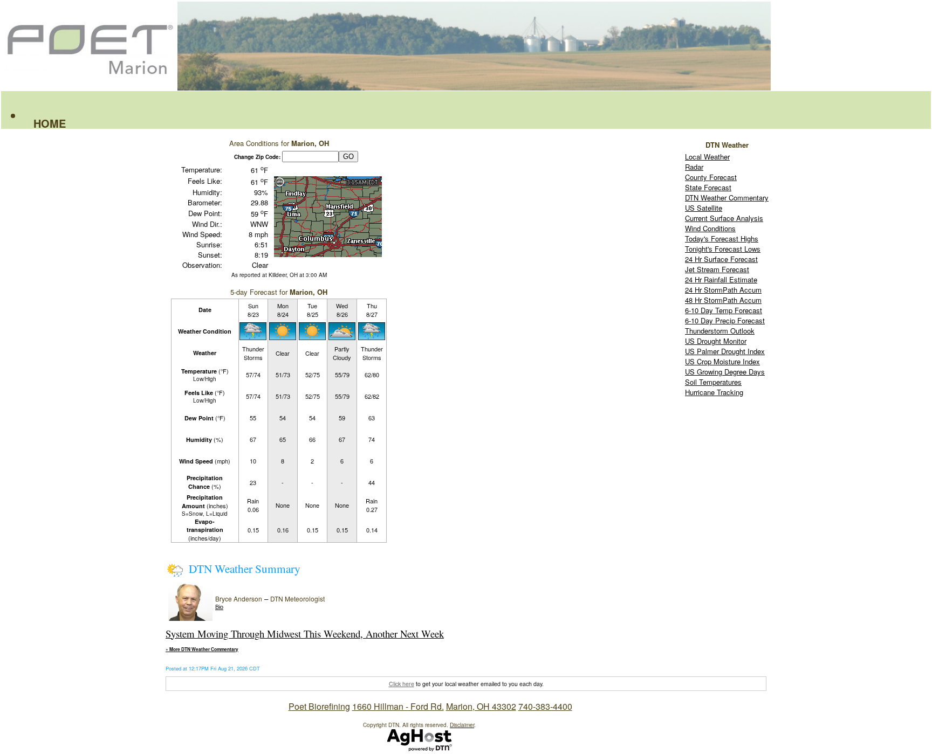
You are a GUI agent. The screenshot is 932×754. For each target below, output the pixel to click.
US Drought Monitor (715, 341)
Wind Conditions (710, 228)
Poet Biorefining (319, 706)
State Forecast (708, 187)
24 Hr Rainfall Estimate (721, 279)
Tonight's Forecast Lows (722, 249)
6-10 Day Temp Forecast (723, 310)
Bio (219, 607)
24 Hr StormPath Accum (723, 290)
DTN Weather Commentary (727, 197)
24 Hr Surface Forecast (721, 259)
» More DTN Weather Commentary (202, 649)
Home (49, 123)
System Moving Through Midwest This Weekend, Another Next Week (305, 633)
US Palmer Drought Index (725, 351)
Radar (694, 167)
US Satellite (703, 208)
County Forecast (711, 177)
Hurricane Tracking (714, 392)
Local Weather (707, 156)
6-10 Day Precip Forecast (725, 320)
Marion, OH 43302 (481, 706)
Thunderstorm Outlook (720, 331)
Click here (401, 684)
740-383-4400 (545, 706)
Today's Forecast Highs (721, 238)
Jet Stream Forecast (717, 269)
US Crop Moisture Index (722, 361)
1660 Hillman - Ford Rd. (398, 706)
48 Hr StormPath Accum (723, 300)
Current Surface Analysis (724, 218)
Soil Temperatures (713, 382)
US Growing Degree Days (725, 371)
